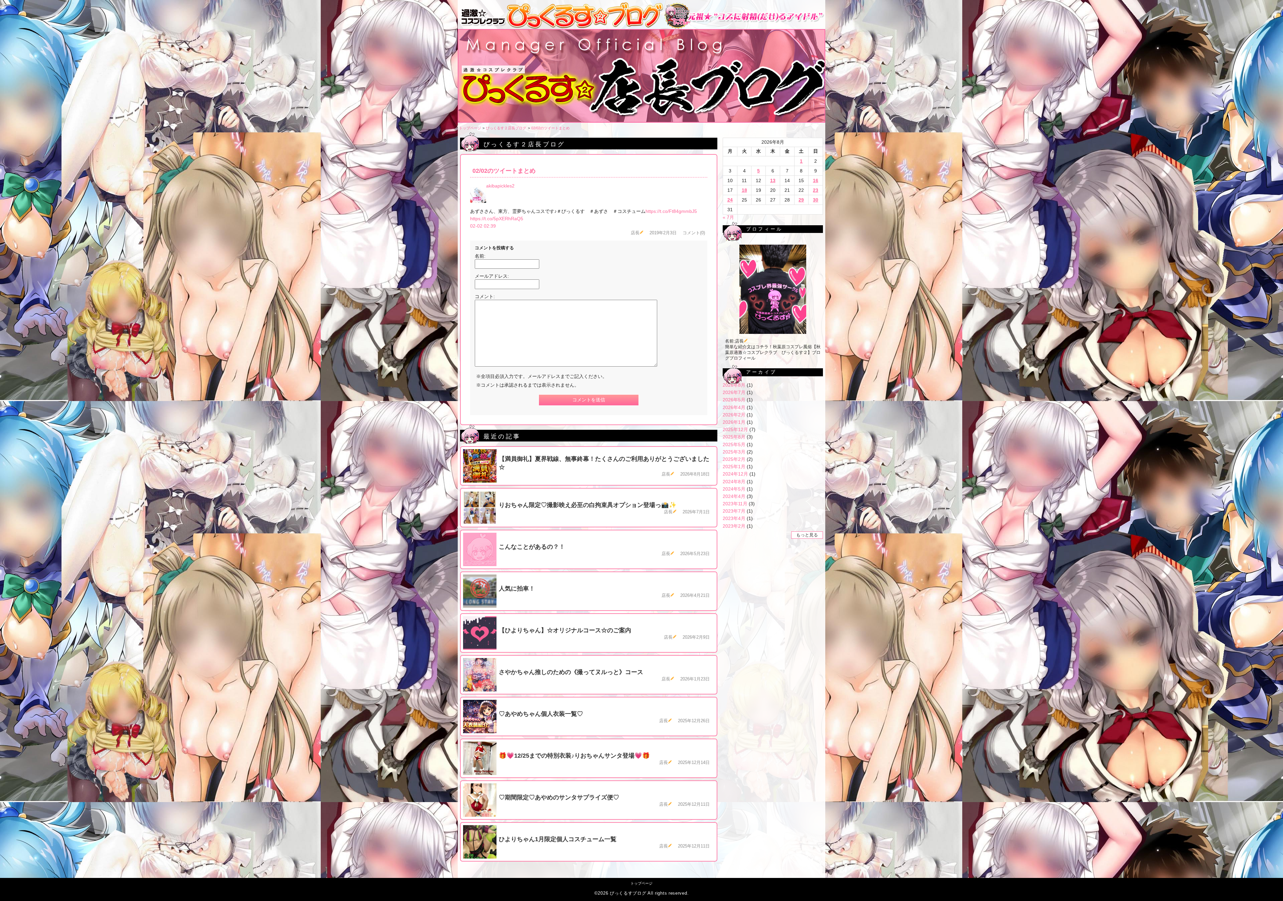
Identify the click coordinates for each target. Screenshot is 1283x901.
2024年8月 (734, 481)
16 (815, 180)
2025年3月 (734, 452)
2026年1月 (734, 422)
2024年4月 (734, 496)
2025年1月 (734, 466)
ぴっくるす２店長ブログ (506, 128)
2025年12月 (735, 429)
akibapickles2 (500, 185)
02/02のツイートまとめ (550, 128)
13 (772, 180)
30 (815, 200)
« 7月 (728, 217)
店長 (635, 233)
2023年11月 (735, 503)
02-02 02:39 (483, 226)
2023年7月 (734, 511)
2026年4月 (734, 407)
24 (730, 200)
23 (815, 190)
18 (744, 190)
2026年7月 (734, 392)
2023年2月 (734, 526)
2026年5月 (734, 399)
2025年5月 (734, 444)
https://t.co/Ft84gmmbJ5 (671, 211)
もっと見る (807, 535)
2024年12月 (735, 474)
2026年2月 (734, 414)
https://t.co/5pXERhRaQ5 (496, 218)
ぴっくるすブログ (628, 893)
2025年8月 (734, 436)
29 (801, 200)
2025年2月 (734, 459)
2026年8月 (734, 385)
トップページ (470, 128)
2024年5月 (734, 489)
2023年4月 (734, 518)
